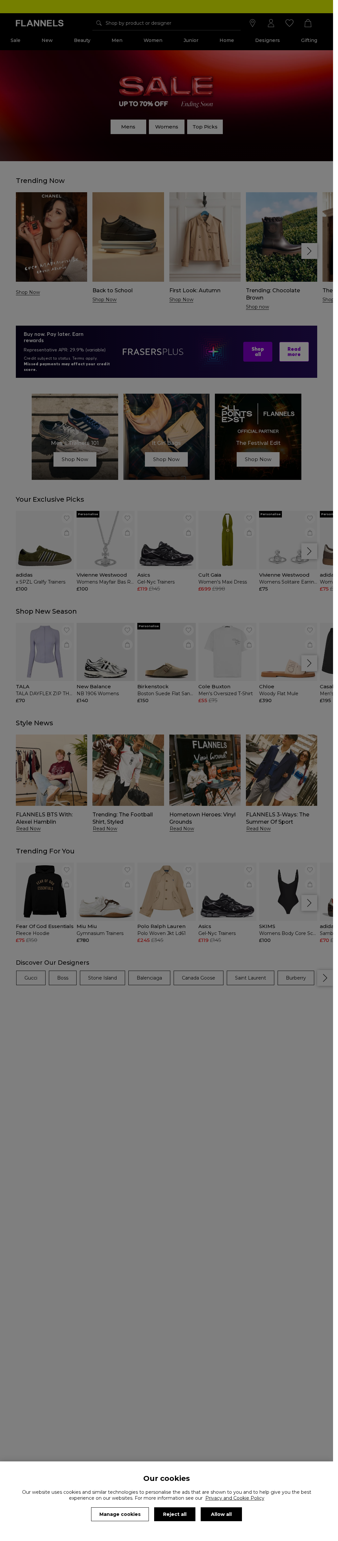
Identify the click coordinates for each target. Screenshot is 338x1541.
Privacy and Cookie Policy (234, 1498)
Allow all (221, 1514)
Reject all (174, 1514)
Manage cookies (120, 1514)
